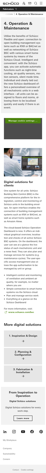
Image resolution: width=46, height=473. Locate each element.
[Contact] (29, 3)
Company (7, 448)
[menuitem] (5, 432)
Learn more (23, 418)
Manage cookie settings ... (23, 120)
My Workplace (9, 440)
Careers (6, 459)
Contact (16, 470)
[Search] (36, 3)
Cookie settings (27, 470)
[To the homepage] (11, 3)
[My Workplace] (24, 3)
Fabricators (8, 9)
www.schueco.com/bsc (21, 312)
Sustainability (9, 454)
